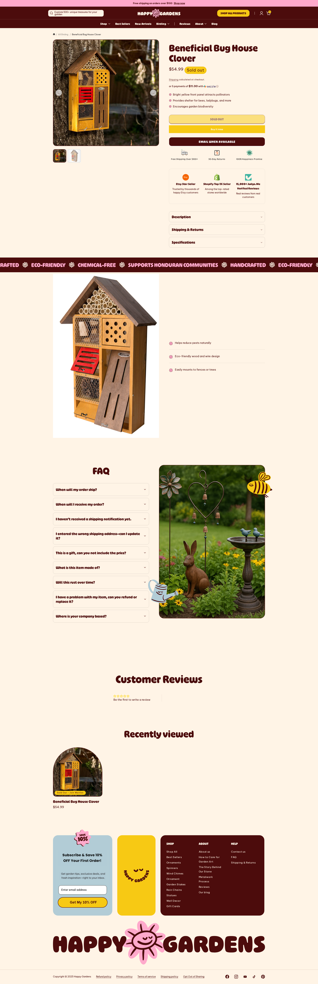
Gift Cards (173, 906)
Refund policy (103, 976)
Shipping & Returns (243, 862)
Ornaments (173, 862)
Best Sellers (122, 23)
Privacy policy (124, 976)
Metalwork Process (206, 879)
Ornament (173, 879)
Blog (214, 23)
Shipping (174, 79)
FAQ (234, 857)
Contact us (238, 851)
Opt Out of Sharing (193, 976)
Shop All (171, 851)
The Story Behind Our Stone (210, 869)
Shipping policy (169, 976)
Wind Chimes (175, 873)
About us (204, 851)
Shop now (179, 3)
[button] (268, 13)
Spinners (172, 868)
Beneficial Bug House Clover (76, 801)
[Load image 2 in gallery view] (74, 155)
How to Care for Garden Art (209, 859)
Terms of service (146, 976)
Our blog (204, 892)
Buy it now (217, 129)
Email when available (217, 141)
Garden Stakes (176, 884)
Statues (171, 895)
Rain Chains (174, 889)
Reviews (185, 23)
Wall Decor (173, 900)
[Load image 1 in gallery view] (59, 155)
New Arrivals (143, 23)
